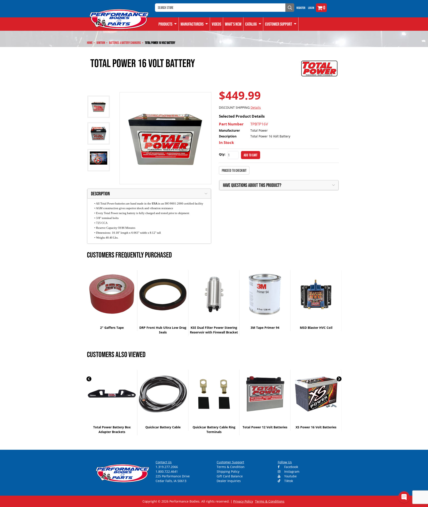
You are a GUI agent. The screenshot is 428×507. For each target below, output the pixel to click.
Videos (216, 24)
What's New (233, 24)
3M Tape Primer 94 (265, 327)
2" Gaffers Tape (112, 327)
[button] (253, 24)
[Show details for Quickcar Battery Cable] (163, 394)
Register (300, 8)
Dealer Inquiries (229, 481)
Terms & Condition (231, 467)
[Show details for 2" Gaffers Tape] (112, 294)
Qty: (222, 154)
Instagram (291, 471)
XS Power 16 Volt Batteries (316, 427)
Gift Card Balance (230, 476)
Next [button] (339, 378)
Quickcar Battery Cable (163, 427)
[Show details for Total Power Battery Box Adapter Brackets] (112, 394)
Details (256, 107)
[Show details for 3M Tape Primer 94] (265, 294)
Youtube (290, 476)
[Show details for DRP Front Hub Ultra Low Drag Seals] (163, 294)
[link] (168, 24)
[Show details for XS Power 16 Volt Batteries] (316, 394)
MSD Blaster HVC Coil (316, 327)
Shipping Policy (228, 471)
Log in (311, 8)
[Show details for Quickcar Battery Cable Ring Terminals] (214, 394)
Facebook (290, 467)
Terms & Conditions (269, 501)
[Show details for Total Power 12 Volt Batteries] (265, 394)
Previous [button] (88, 378)
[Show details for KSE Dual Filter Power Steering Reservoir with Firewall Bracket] (214, 294)
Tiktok (288, 481)
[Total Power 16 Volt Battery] (165, 138)
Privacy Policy (243, 501)
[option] (112, 300)
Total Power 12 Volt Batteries (265, 427)
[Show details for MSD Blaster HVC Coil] (316, 294)
